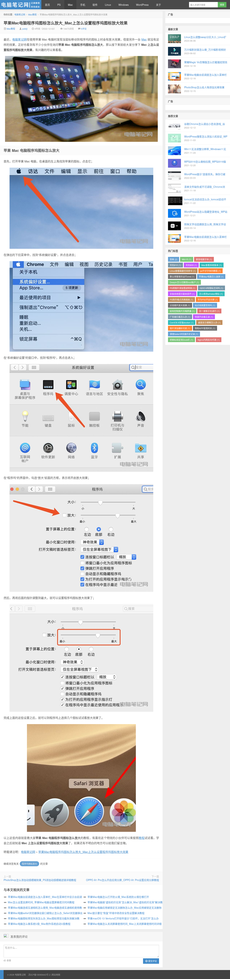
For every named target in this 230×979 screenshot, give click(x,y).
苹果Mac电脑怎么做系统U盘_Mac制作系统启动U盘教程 (39, 924)
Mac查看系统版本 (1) (211, 265)
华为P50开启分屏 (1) (208, 299)
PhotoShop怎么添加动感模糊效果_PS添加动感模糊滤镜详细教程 (40, 880)
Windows (123, 4)
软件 (95, 4)
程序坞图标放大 (29, 863)
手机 (82, 4)
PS (59, 4)
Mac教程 (32, 14)
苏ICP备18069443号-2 (39, 974)
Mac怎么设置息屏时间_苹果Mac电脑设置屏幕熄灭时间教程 (41, 902)
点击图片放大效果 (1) (180, 305)
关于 (158, 4)
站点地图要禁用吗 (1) (205, 305)
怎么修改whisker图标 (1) (211, 293)
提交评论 (152, 960)
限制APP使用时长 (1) (205, 328)
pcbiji (24, 28)
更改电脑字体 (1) (204, 259)
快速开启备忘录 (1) (204, 316)
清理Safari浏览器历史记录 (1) (184, 333)
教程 (141, 838)
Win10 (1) (186, 259)
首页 (47, 4)
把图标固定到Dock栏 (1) (181, 339)
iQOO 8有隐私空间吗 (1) (211, 288)
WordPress (142, 4)
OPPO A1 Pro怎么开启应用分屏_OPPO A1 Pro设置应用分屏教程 (122, 880)
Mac (70, 4)
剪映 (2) (173, 259)
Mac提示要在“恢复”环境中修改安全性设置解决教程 (116, 913)
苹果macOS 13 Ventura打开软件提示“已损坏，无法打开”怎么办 (123, 918)
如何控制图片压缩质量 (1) (182, 311)
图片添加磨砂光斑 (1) (180, 328)
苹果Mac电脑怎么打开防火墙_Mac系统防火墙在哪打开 (118, 897)
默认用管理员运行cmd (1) (182, 276)
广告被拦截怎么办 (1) (180, 316)
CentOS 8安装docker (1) (182, 322)
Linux (108, 4)
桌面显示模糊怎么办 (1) (209, 322)
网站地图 (56, 974)
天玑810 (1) (175, 265)
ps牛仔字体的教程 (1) (210, 270)
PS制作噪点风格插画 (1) (181, 299)
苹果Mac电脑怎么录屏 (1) (211, 276)
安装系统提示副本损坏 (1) (182, 293)
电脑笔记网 (20, 4)
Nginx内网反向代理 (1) (209, 339)
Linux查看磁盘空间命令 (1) (183, 270)
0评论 (84, 28)
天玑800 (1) (191, 265)
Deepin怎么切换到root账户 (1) (184, 282)
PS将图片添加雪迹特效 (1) (182, 288)
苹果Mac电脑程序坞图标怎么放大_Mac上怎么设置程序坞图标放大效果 (66, 23)
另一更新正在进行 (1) (209, 311)
